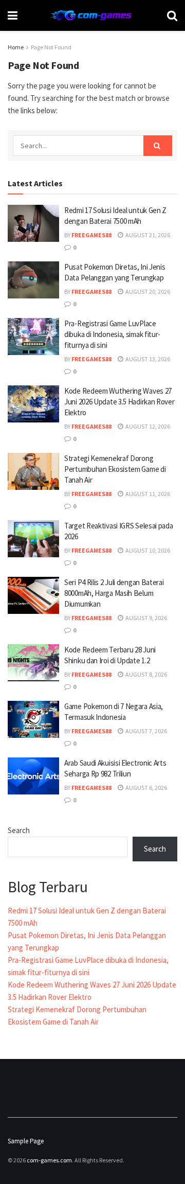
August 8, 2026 (145, 674)
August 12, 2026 (147, 426)
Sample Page (26, 1141)
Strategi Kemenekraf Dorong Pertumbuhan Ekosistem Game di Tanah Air (114, 469)
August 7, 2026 (145, 731)
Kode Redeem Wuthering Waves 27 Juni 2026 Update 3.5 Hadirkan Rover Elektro (119, 401)
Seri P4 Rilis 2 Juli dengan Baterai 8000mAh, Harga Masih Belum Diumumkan (114, 593)
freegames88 (91, 235)
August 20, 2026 (147, 291)
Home (16, 47)
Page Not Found (51, 47)
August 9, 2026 (145, 618)
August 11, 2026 (147, 494)
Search (19, 830)
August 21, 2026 (147, 235)
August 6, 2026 (145, 787)
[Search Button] (157, 145)
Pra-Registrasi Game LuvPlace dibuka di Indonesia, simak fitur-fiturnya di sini (112, 334)
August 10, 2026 (147, 550)
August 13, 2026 (147, 359)
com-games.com (49, 1160)
